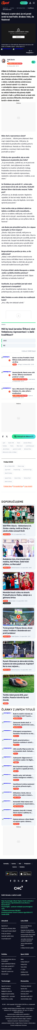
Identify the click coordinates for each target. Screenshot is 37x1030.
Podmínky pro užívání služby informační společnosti (18, 1016)
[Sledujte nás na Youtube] (26, 880)
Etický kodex (32, 1023)
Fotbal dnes (8, 486)
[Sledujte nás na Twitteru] (18, 880)
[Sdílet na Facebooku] (2, 436)
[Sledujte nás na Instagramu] (14, 880)
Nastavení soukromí (13, 1021)
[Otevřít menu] (34, 3)
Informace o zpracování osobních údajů (16, 1018)
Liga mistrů (28, 486)
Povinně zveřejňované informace (18, 1025)
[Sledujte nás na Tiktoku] (22, 880)
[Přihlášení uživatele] (30, 3)
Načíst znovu (18, 36)
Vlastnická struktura (24, 1021)
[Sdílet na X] (6, 436)
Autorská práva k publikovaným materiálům (18, 1014)
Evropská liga (18, 486)
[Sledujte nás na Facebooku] (10, 880)
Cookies (29, 1018)
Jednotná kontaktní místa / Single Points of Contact (14, 1023)
